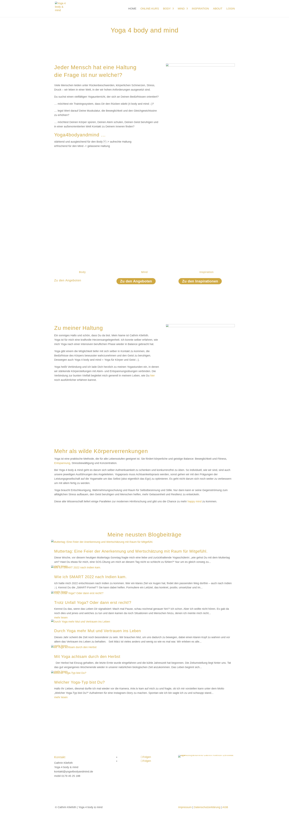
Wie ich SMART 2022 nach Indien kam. (90, 577)
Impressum (185, 807)
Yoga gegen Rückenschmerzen (73, 286)
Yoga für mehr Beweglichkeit (71, 290)
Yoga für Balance (64, 294)
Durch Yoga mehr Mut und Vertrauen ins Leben (97, 631)
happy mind (195, 501)
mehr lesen (61, 617)
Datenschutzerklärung (207, 807)
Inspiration (200, 9)
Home (132, 9)
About (217, 9)
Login (230, 9)
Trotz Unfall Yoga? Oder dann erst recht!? (92, 602)
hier (152, 375)
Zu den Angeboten (136, 281)
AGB (225, 807)
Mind (181, 9)
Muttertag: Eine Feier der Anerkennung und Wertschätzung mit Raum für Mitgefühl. (131, 551)
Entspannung (62, 463)
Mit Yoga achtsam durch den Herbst (87, 656)
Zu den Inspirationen (200, 281)
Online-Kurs (149, 9)
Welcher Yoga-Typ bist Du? (79, 682)
